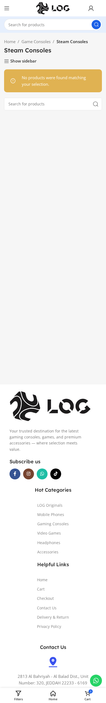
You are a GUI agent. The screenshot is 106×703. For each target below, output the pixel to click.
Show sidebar (23, 61)
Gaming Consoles (53, 523)
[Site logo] (53, 7)
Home (9, 41)
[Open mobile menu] (6, 8)
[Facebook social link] (15, 473)
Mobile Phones (50, 514)
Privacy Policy (49, 626)
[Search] (96, 24)
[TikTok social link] (55, 473)
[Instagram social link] (28, 473)
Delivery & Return (53, 617)
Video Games (49, 533)
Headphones (48, 542)
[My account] (91, 8)
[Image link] (50, 405)
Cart (41, 589)
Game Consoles (36, 41)
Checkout (45, 598)
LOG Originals (50, 505)
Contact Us (47, 607)
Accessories (47, 551)
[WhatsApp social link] (42, 473)
